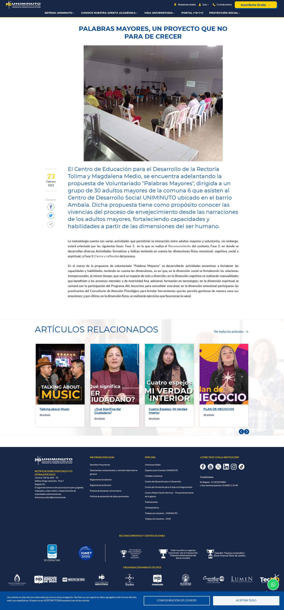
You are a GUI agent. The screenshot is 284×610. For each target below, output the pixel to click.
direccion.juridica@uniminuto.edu (50, 497)
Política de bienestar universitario (105, 491)
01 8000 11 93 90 (230, 485)
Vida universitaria (158, 13)
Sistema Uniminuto (58, 13)
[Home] (23, 4)
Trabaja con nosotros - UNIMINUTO (161, 513)
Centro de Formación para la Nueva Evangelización (168, 487)
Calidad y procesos (153, 476)
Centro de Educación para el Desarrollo (163, 481)
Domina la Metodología (220, 409)
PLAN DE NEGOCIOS (164, 409)
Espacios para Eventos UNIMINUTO (161, 470)
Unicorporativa (152, 507)
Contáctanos (224, 4)
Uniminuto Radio (153, 465)
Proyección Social (223, 13)
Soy (204, 4)
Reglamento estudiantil (101, 479)
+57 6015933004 (218, 482)
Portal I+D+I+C (192, 13)
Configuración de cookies (176, 600)
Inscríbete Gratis (253, 5)
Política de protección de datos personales (109, 496)
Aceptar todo (246, 600)
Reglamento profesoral (100, 485)
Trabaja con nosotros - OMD (158, 519)
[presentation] (241, 432)
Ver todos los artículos (231, 331)
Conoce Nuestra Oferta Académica (108, 13)
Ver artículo (45, 418)
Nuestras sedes (187, 4)
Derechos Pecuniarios (100, 465)
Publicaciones (151, 502)
